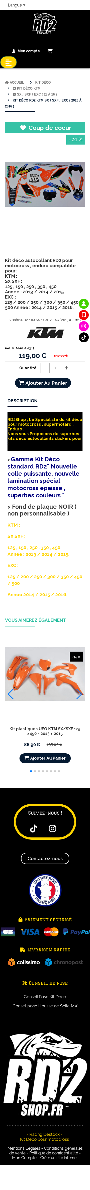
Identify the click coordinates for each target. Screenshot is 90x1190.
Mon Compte (24, 1157)
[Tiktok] (84, 337)
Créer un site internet (59, 1157)
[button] (31, 771)
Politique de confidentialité (53, 1153)
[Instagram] (84, 326)
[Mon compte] (84, 304)
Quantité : (28, 368)
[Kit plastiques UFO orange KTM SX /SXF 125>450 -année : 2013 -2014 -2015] (45, 673)
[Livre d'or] (84, 315)
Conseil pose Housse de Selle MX (45, 1005)
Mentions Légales (24, 1148)
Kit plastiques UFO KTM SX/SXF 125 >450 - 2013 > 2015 (45, 731)
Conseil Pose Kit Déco (45, 996)
